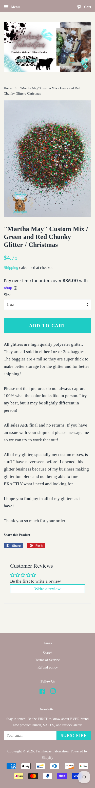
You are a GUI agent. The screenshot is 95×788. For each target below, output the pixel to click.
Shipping (11, 267)
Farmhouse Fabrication (52, 751)
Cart (87, 7)
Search (47, 653)
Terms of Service (47, 660)
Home (8, 88)
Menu (15, 7)
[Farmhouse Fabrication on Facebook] (42, 692)
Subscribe (74, 735)
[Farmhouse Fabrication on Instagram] (53, 692)
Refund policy (47, 667)
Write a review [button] (47, 588)
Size (7, 294)
